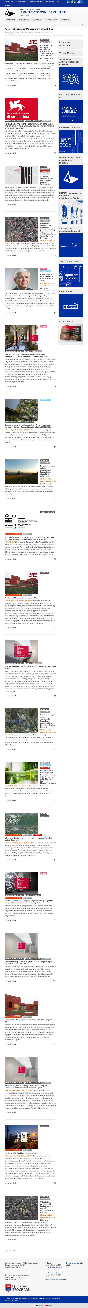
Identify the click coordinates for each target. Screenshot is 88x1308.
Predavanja (45, 271)
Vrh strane (77, 1298)
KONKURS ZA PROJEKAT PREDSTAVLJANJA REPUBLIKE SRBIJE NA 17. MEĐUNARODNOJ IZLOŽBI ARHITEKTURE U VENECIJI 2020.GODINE (29, 126)
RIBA (58, 1)
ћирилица (62, 45)
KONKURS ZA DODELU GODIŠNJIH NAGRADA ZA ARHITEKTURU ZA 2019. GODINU (47, 50)
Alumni (43, 269)
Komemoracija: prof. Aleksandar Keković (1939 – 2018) (47, 277)
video (43, 512)
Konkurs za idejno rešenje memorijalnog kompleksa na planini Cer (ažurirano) (47, 471)
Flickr (75, 1)
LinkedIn (78, 1)
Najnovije (37, 32)
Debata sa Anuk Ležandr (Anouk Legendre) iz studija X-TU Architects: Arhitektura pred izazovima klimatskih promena (48, 777)
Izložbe (28, 121)
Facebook (68, 1)
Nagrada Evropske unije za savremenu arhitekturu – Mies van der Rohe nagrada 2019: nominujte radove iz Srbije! (29, 538)
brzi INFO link (9, 1)
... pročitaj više (10, 85)
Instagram (81, 1)
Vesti (43, 32)
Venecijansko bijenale (14, 121)
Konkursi (44, 40)
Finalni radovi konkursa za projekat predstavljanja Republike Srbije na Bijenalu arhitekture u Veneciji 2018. (29, 902)
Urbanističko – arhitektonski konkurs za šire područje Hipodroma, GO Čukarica (46, 1207)
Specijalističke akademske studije (19, 422)
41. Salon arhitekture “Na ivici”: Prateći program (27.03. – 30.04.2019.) (47, 181)
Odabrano (45, 42)
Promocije (45, 171)
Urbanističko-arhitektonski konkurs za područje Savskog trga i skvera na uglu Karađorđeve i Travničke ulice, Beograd (48, 231)
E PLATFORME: (21, 1)
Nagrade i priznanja (13, 534)
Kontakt (7, 5)
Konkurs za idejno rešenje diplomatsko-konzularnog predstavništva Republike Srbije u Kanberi (47, 721)
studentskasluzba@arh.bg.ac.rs (56, 1279)
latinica (69, 45)
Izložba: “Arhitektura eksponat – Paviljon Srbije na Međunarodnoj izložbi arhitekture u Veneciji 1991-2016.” (27, 355)
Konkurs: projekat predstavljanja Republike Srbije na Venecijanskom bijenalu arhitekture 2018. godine (26, 1087)
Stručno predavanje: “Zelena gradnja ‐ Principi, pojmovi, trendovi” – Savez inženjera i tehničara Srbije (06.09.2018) (28, 426)
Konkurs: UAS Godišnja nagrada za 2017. (21, 598)
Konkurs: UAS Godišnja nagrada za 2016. (21, 1153)
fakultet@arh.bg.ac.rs (54, 1267)
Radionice (45, 173)
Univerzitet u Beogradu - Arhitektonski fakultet (19, 32)
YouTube (71, 1)
